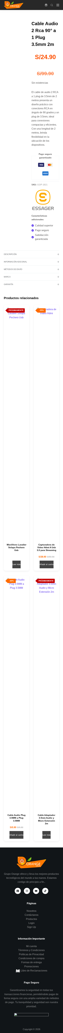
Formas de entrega (31, 962)
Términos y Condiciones (31, 950)
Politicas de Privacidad (31, 954)
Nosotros (31, 911)
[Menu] (57, 5)
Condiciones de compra (31, 958)
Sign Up (31, 927)
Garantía (8, 284)
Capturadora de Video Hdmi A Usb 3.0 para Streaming (46, 547)
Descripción (10, 254)
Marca (7, 277)
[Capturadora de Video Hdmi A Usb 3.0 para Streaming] (46, 422)
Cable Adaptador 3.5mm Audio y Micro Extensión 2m (46, 819)
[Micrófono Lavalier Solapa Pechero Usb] (16, 422)
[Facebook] (18, 891)
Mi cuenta (31, 946)
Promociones (31, 966)
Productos (31, 919)
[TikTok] (45, 891)
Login (31, 923)
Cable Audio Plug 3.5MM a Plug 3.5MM (16, 818)
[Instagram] (27, 891)
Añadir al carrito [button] (47, 564)
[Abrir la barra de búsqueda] (51, 5)
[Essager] (42, 201)
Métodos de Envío (13, 269)
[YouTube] (36, 891)
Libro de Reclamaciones (33, 970)
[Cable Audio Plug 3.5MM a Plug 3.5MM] (16, 693)
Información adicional (15, 262)
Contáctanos (31, 915)
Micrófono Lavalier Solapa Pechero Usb (16, 547)
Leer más (16, 564)
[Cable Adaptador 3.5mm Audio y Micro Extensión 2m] (46, 693)
